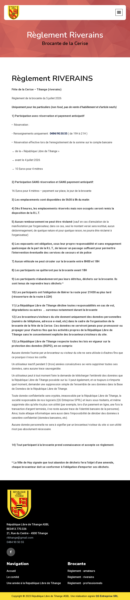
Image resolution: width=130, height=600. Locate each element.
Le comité (13, 577)
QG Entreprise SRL (107, 596)
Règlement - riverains (81, 577)
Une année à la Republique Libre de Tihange (34, 583)
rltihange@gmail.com (20, 537)
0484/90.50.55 (58, 133)
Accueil (11, 571)
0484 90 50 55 (15, 542)
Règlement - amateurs (81, 571)
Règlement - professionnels (85, 583)
